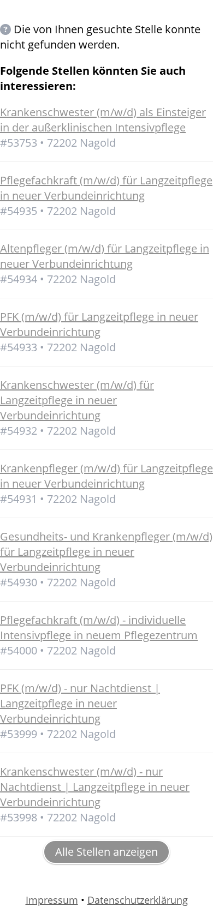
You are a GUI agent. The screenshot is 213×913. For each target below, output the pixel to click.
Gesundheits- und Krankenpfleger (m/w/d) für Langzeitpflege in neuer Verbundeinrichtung (106, 551)
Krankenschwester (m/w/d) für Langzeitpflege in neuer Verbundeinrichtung (77, 400)
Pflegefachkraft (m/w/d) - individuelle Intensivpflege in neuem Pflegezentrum (99, 627)
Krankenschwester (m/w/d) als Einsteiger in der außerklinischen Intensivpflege (103, 120)
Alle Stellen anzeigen (106, 851)
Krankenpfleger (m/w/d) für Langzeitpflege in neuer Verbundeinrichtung (106, 476)
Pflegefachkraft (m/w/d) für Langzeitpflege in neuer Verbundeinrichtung (106, 188)
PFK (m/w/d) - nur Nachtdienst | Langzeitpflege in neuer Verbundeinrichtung (80, 703)
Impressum (52, 899)
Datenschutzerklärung (137, 899)
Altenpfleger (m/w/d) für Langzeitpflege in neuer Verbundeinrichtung (104, 256)
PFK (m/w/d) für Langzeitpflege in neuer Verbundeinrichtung (99, 324)
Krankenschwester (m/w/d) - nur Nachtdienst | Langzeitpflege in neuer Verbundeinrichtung (95, 786)
